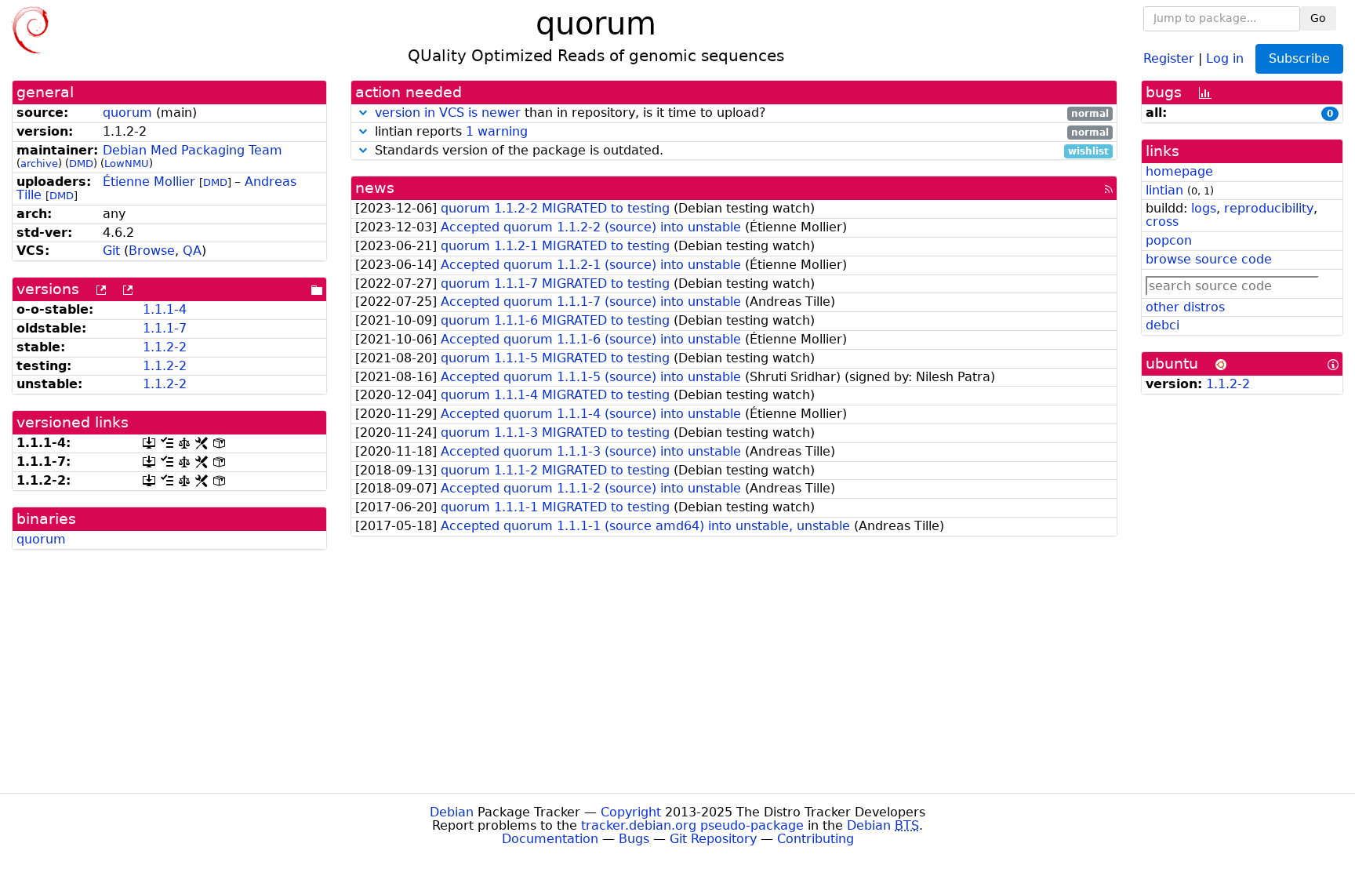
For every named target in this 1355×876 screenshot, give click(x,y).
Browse (152, 250)
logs (1203, 208)
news (374, 188)
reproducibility (1268, 208)
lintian (1164, 190)
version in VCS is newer (448, 112)
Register (1168, 57)
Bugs (634, 838)
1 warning (497, 131)
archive (39, 163)
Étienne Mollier (149, 181)
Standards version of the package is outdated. (740, 151)
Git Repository (713, 838)
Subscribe (1299, 58)
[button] (363, 112)
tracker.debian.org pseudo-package (692, 825)
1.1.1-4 (165, 309)
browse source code (1209, 259)
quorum (127, 112)
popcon (1169, 240)
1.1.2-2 (165, 347)
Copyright (631, 812)
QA (192, 250)
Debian (452, 812)
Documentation (550, 838)
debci (1162, 325)
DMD (81, 163)
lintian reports (740, 132)
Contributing (815, 838)
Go (1318, 18)
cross (1162, 221)
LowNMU (126, 163)
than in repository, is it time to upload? (742, 113)
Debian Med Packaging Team (192, 150)
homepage (1179, 171)
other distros (1185, 307)
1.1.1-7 (165, 328)
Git (111, 250)
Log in (1225, 57)
